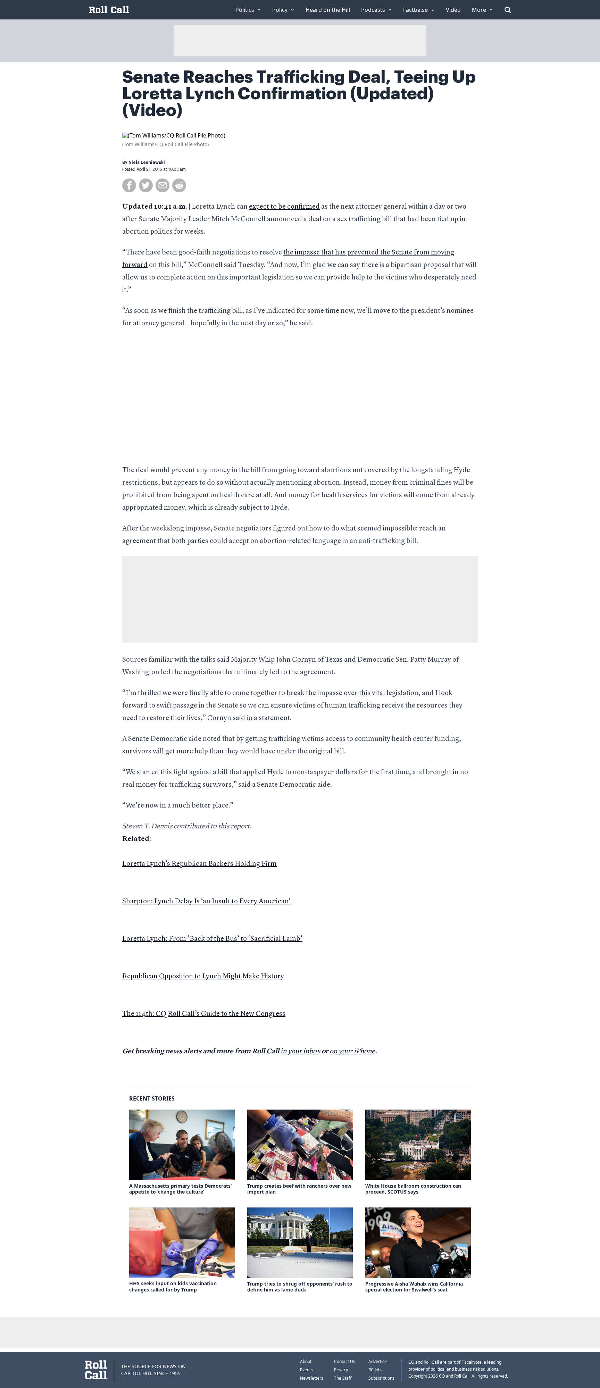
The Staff (342, 1378)
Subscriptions (381, 1378)
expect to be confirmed (284, 206)
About (305, 1361)
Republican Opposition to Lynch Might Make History (203, 976)
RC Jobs (375, 1370)
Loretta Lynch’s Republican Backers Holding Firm (199, 864)
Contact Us (344, 1361)
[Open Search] (507, 9)
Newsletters (311, 1378)
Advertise (377, 1361)
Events (306, 1370)
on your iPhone (352, 1051)
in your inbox (300, 1051)
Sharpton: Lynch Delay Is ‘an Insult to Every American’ (206, 901)
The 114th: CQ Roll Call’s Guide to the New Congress (203, 1014)
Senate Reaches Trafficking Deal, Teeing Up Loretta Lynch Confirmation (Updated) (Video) (299, 94)
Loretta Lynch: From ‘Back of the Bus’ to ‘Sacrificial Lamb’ (212, 939)
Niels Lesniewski (146, 162)
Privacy (341, 1370)
